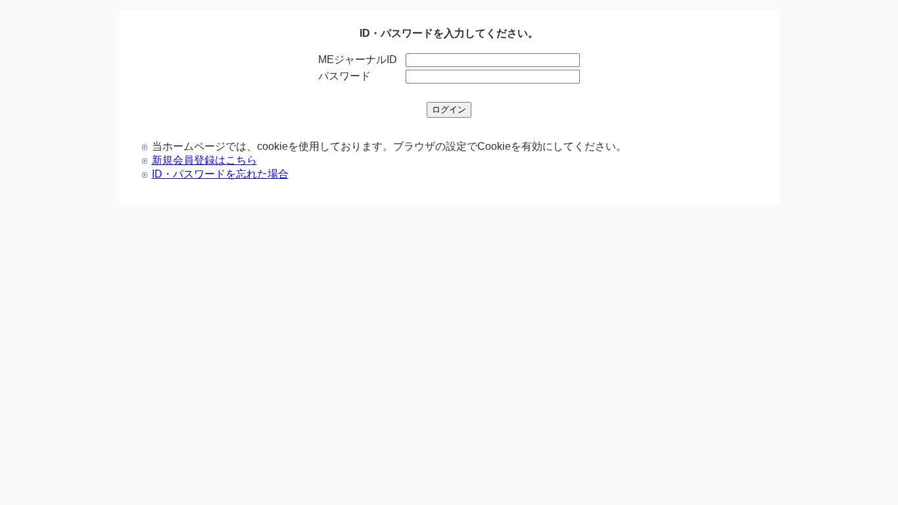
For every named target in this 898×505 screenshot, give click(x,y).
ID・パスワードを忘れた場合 (220, 174)
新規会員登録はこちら (204, 160)
